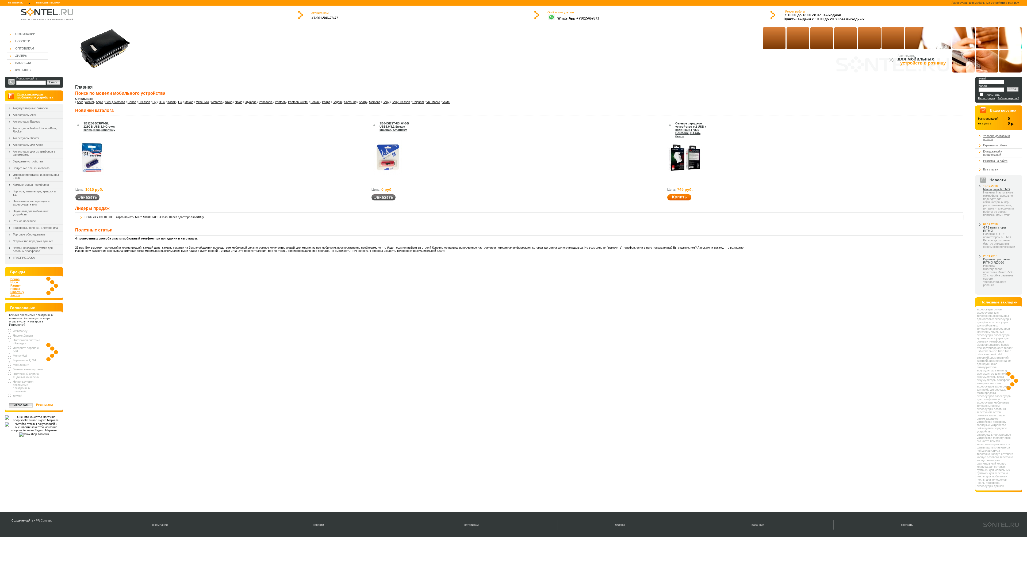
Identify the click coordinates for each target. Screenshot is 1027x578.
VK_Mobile (433, 102)
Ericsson (144, 102)
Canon (132, 102)
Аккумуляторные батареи (30, 108)
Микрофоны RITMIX (996, 189)
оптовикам (471, 524)
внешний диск (986, 357)
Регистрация (986, 98)
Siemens (374, 102)
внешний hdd (993, 354)
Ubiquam (418, 102)
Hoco (14, 282)
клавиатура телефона (988, 452)
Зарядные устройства (28, 161)
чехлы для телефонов (992, 479)
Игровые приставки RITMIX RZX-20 (996, 261)
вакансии (758, 524)
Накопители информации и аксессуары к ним (31, 203)
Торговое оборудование (29, 234)
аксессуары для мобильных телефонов (992, 325)
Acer (80, 102)
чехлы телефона (988, 482)
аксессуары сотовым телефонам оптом (991, 410)
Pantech (280, 102)
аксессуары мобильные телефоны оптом (993, 404)
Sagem (337, 102)
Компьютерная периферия (31, 184)
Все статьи (990, 169)
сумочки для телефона (992, 473)
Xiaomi (15, 295)
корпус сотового (1002, 453)
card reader (1005, 347)
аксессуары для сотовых (993, 317)
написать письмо (48, 2)
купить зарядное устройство (992, 430)
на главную (15, 2)
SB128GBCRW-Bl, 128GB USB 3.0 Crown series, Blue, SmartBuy (99, 126)
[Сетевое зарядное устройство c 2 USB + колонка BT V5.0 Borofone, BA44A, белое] (684, 173)
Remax (15, 288)
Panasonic (266, 102)
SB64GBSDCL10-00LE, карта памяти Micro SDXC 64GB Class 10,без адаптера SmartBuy (144, 217)
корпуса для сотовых (991, 466)
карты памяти (1000, 444)
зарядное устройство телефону (991, 420)
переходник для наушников (994, 362)
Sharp (363, 102)
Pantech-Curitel (298, 102)
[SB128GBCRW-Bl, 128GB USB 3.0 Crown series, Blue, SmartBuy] (91, 173)
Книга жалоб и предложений (992, 153)
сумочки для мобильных (993, 469)
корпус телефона (988, 460)
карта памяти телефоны (988, 442)
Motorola (217, 102)
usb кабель (984, 351)
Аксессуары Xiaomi (26, 138)
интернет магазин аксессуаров (989, 385)
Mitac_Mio (202, 102)
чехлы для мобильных (992, 476)
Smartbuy (17, 292)
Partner (15, 285)
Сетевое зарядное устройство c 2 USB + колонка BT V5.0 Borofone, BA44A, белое (690, 130)
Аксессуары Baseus (26, 121)
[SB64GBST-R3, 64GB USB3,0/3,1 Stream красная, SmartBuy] (387, 173)
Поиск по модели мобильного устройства (35, 96)
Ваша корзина (1003, 110)
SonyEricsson (401, 102)
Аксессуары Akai (24, 114)
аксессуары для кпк (990, 486)
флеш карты (985, 447)
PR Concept (44, 520)
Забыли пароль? (1008, 98)
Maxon (189, 102)
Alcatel (89, 102)
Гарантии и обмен (995, 145)
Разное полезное (24, 221)
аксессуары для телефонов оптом (994, 397)
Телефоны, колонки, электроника (35, 227)
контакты (907, 524)
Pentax (315, 102)
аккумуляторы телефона (993, 380)
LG (180, 102)
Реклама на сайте (995, 160)
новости (318, 524)
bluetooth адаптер (988, 344)
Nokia (238, 102)
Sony (386, 102)
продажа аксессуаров (986, 394)
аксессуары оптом (989, 309)
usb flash (998, 351)
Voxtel (446, 102)
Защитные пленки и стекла (31, 168)
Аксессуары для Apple (28, 144)
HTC (162, 102)
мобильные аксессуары (990, 333)
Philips (326, 102)
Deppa (15, 279)
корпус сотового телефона (995, 457)
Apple (99, 102)
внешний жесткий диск (993, 359)
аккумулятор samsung (992, 370)
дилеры (620, 524)
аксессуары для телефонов (988, 314)
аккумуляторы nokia (990, 376)
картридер (990, 347)
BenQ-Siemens (115, 102)
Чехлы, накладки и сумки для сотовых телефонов (33, 249)
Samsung (350, 102)
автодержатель (987, 367)
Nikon (228, 102)
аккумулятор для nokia (992, 373)
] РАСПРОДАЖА (24, 257)
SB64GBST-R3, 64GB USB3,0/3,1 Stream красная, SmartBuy (394, 126)
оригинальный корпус (991, 463)
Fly (154, 102)
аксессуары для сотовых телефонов (993, 340)
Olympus (250, 102)
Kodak (171, 102)
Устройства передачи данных (33, 241)
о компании (160, 524)
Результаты (44, 404)
